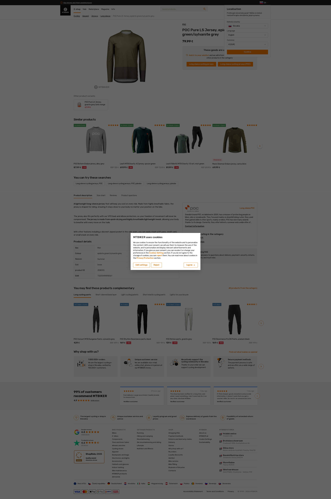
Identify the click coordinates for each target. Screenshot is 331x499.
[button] (159, 255)
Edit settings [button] (142, 265)
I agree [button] (190, 265)
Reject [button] (156, 265)
